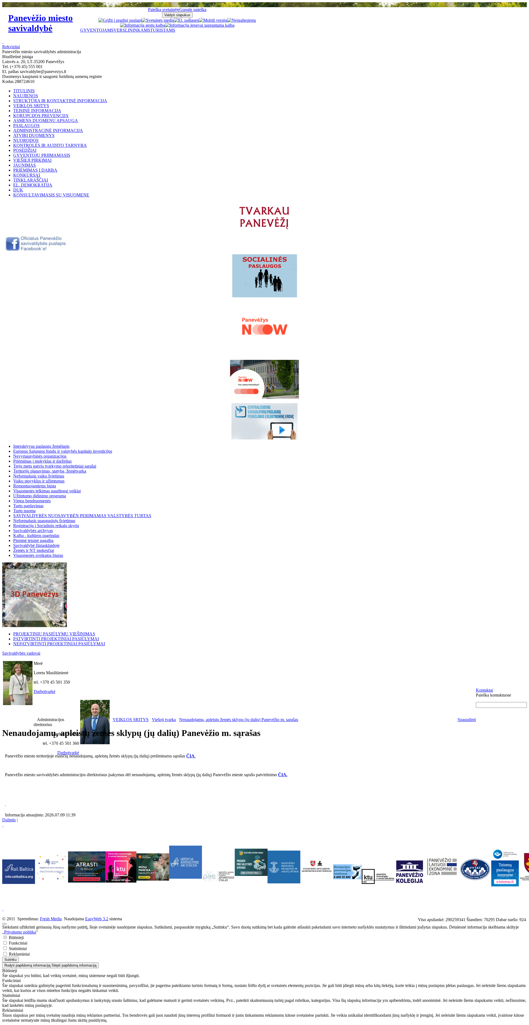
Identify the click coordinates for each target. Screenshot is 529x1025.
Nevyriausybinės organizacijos (39, 456)
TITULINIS (24, 90)
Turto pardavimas (28, 505)
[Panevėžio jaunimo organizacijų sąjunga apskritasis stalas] (218, 876)
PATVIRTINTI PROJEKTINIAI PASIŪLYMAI (56, 638)
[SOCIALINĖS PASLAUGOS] (264, 275)
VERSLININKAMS (132, 30)
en (197, 20)
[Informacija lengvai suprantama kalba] (199, 25)
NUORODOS (26, 140)
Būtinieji (16, 937)
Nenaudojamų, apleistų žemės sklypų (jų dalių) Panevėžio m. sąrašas (238, 719)
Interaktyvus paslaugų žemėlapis (41, 446)
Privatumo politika (20, 932)
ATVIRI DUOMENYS (34, 135)
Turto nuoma (24, 510)
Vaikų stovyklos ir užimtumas (38, 481)
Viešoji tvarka (164, 719)
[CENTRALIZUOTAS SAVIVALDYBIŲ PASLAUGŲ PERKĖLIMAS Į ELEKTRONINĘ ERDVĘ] (264, 421)
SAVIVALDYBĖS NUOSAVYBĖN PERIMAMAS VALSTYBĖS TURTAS (82, 515)
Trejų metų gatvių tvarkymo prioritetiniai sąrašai (54, 466)
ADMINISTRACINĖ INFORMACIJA (48, 130)
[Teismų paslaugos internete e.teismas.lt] (505, 885)
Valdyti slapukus (177, 15)
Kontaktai (484, 690)
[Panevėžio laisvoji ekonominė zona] (442, 875)
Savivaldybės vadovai (21, 653)
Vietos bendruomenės (32, 500)
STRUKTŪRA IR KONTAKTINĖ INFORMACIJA (60, 100)
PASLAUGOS (26, 125)
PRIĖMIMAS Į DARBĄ (35, 170)
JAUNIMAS (24, 165)
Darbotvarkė (44, 691)
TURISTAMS (162, 30)
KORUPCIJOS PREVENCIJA (41, 115)
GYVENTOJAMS (97, 30)
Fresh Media (51, 918)
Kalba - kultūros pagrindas (36, 535)
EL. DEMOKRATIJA (32, 185)
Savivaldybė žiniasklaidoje (36, 545)
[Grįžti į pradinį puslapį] (120, 20)
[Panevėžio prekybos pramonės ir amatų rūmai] (284, 882)
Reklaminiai (19, 954)
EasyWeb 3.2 (96, 918)
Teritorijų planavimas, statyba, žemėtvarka (49, 471)
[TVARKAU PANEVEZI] (264, 229)
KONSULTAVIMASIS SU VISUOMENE (51, 195)
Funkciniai (17, 943)
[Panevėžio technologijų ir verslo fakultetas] (378, 876)
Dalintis (9, 820)
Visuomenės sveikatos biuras (38, 555)
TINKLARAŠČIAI (30, 180)
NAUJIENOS (25, 95)
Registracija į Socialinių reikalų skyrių (46, 525)
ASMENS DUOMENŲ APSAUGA (45, 120)
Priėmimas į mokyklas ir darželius (42, 461)
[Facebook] (36, 249)
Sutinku (10, 959)
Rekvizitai (11, 46)
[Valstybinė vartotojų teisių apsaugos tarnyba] (474, 880)
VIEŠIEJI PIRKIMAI (32, 160)
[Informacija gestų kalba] (142, 25)
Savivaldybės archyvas (33, 530)
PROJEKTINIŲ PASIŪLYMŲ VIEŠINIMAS (54, 634)
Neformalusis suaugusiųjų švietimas (44, 520)
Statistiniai (17, 948)
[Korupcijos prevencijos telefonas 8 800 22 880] (347, 871)
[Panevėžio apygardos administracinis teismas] (316, 882)
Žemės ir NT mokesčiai (33, 550)
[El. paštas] (184, 20)
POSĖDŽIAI (24, 150)
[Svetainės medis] (158, 20)
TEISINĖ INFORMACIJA (37, 110)
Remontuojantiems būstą (34, 486)
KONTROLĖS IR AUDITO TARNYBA (50, 145)
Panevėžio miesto (40, 23)
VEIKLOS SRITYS (31, 105)
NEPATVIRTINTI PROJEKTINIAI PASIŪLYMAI (59, 643)
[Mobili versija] (213, 20)
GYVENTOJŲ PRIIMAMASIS (41, 155)
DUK (18, 190)
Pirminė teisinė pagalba (33, 540)
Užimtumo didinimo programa (39, 495)
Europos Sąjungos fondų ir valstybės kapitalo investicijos (62, 451)
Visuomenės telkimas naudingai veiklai (47, 491)
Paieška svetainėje (163, 9)
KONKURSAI (26, 175)
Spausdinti (467, 719)
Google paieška (192, 9)
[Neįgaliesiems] (241, 20)
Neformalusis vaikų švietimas (38, 476)
